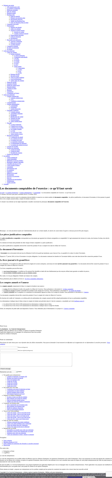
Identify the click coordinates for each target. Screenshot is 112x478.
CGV (12, 99)
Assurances (10, 91)
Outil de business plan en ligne (15, 392)
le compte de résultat (74, 290)
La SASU (17, 60)
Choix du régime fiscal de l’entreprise (17, 425)
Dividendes (13, 115)
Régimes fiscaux (15, 74)
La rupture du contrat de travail (19, 145)
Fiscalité (9, 123)
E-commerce (10, 170)
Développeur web (12, 168)
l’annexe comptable (69, 308)
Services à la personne (13, 176)
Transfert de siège (15, 118)
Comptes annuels (15, 112)
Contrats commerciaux (16, 98)
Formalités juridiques (13, 110)
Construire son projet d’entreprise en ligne (18, 389)
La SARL (17, 62)
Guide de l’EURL (12, 381)
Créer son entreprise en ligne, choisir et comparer (20, 434)
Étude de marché (15, 16)
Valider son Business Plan (17, 21)
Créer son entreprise (9, 51)
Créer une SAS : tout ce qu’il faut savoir (18, 415)
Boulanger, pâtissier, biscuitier (15, 162)
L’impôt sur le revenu (16, 126)
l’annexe (86, 292)
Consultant (10, 167)
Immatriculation (11, 87)
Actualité (6, 184)
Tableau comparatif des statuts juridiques (18, 422)
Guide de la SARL (12, 383)
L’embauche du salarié (16, 137)
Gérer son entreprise (9, 94)
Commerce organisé (12, 46)
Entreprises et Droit (9, 451)
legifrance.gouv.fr (79, 301)
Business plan (11, 15)
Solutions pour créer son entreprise (16, 433)
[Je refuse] (95, 477)
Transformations (14, 120)
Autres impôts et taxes (16, 134)
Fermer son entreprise (13, 154)
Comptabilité (14, 105)
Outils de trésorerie (15, 36)
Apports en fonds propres (17, 30)
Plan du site (7, 445)
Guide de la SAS (11, 386)
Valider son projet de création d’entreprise (18, 401)
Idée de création (11, 11)
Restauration (10, 174)
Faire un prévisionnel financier (15, 409)
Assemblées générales (16, 113)
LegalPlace (7, 452)
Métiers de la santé (12, 173)
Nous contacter (8, 440)
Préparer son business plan (17, 18)
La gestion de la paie (16, 140)
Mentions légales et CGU (11, 442)
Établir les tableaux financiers (15, 408)
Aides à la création (15, 29)
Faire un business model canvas (15, 400)
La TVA (12, 131)
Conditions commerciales (17, 101)
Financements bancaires (17, 35)
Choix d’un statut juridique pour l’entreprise (19, 423)
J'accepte (85, 477)
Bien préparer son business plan (15, 406)
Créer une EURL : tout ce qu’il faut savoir (18, 417)
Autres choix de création (17, 80)
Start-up (9, 178)
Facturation (13, 107)
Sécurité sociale (14, 76)
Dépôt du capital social (13, 85)
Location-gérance (15, 44)
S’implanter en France (13, 93)
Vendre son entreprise (13, 148)
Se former (9, 49)
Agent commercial (12, 157)
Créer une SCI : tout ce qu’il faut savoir (18, 419)
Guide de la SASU (12, 384)
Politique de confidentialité (75, 477)
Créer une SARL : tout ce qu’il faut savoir (18, 414)
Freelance (9, 171)
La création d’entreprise (13, 8)
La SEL (20, 73)
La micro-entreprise (19, 55)
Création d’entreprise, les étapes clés (17, 376)
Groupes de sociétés (12, 146)
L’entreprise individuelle (20, 57)
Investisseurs (14, 38)
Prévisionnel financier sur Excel (15, 394)
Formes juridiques (15, 54)
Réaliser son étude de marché (15, 378)
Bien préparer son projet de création (17, 398)
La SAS (16, 63)
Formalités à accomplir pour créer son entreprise (20, 430)
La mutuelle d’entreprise (17, 142)
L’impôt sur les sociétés (16, 127)
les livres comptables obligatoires (34, 279)
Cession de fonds (15, 149)
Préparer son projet (9, 5)
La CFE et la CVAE (16, 132)
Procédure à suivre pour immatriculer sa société (20, 431)
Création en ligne (11, 88)
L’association (21, 68)
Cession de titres (15, 151)
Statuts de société (11, 82)
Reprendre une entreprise (14, 40)
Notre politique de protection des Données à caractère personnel (21, 443)
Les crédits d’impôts (16, 129)
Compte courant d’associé (21, 33)
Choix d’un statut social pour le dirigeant (18, 426)
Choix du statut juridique (17, 77)
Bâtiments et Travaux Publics (15, 160)
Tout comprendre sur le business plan (17, 405)
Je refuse (91, 477)
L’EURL (16, 58)
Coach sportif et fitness (13, 165)
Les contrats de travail (16, 138)
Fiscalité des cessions (16, 153)
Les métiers (7, 156)
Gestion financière (15, 109)
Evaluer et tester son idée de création (17, 397)
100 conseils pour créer (13, 7)
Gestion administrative (13, 104)
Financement (10, 25)
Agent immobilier (12, 159)
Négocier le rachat (15, 43)
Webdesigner (10, 181)
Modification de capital (16, 116)
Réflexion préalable (12, 10)
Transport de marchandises (14, 179)
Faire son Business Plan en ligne (19, 22)
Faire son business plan (13, 379)
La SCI (16, 65)
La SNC (20, 69)
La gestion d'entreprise (12, 192)
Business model (11, 13)
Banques (9, 90)
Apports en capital (19, 32)
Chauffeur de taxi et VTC (14, 164)
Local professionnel (15, 79)
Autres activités (11, 182)
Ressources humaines (13, 135)
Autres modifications (16, 121)
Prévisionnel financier (16, 19)
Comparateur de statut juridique (15, 390)
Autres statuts (17, 66)
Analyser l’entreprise (16, 41)
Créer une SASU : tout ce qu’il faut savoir (18, 412)
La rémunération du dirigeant (18, 143)
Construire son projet (13, 24)
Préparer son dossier (16, 27)
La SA (19, 71)
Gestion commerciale (13, 96)
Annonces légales (12, 84)
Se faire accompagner (13, 47)
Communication (11, 102)
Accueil (2, 192)
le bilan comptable (68, 289)
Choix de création (12, 52)
